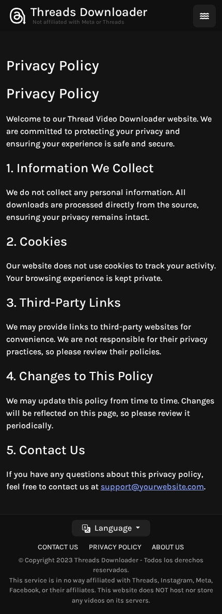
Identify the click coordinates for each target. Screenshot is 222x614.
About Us (168, 547)
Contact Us (58, 547)
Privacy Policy (115, 547)
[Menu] (204, 16)
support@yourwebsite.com (152, 486)
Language (112, 528)
